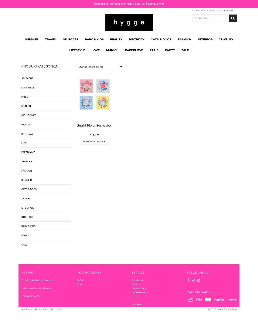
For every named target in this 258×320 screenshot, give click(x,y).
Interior (205, 39)
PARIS (154, 50)
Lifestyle (77, 50)
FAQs (80, 280)
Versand (136, 284)
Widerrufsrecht (140, 292)
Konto (213, 10)
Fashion (185, 39)
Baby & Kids (94, 39)
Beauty (116, 39)
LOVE (96, 50)
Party (170, 50)
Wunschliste (200, 10)
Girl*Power (28, 115)
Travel (50, 39)
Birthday (136, 39)
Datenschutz (139, 288)
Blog (79, 284)
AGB (134, 296)
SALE (185, 50)
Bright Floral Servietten (94, 125)
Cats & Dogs (161, 39)
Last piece (28, 87)
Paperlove (134, 50)
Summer (31, 39)
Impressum (138, 304)
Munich (112, 50)
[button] (94, 141)
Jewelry (226, 39)
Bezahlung (138, 280)
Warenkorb (226, 10)
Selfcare (70, 39)
